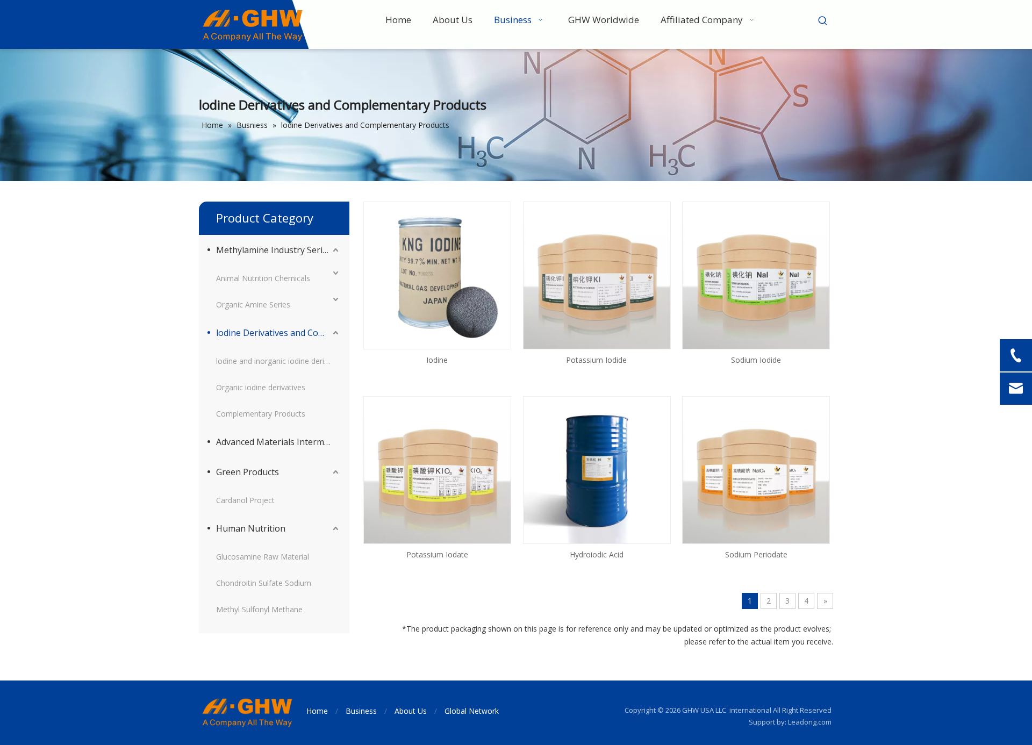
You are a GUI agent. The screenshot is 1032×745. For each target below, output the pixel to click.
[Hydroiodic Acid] (597, 469)
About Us (411, 711)
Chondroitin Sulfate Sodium (263, 583)
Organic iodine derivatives (260, 387)
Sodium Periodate (756, 554)
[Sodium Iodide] (756, 274)
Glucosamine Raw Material (262, 556)
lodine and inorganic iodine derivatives (278, 361)
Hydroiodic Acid (597, 554)
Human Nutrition (250, 528)
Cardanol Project (245, 500)
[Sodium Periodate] (756, 469)
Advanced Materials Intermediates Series (278, 442)
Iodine (437, 360)
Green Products (247, 472)
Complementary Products (260, 414)
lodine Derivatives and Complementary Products (278, 333)
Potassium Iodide (596, 360)
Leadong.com (810, 722)
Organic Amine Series (253, 304)
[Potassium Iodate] (437, 469)
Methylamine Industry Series (274, 250)
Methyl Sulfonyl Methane (259, 609)
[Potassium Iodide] (597, 274)
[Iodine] (437, 274)
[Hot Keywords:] (823, 21)
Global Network (472, 711)
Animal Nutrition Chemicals (263, 278)
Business (361, 711)
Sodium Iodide (756, 360)
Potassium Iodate (437, 554)
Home (317, 711)
